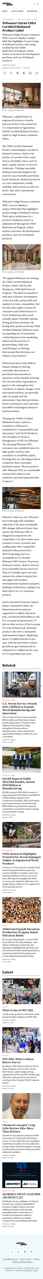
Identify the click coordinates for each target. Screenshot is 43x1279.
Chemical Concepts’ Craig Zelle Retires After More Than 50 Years (18, 1128)
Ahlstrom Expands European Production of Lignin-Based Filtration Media (21, 932)
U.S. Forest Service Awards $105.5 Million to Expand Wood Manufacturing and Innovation (19, 708)
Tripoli (35, 1270)
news (35, 19)
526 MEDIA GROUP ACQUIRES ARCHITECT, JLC (21, 1196)
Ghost (29, 1270)
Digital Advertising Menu (22, 1262)
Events (5, 1007)
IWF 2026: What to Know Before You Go (18, 1060)
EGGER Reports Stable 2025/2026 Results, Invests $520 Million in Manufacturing (18, 783)
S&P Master (32, 11)
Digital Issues (18, 11)
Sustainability (8, 19)
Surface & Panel (9, 65)
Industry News (23, 19)
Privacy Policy (25, 1259)
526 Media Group (10, 1259)
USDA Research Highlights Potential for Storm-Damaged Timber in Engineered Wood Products (21, 858)
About (5, 11)
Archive (36, 1259)
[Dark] (35, 4)
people (5, 1122)
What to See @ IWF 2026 (17, 1010)
